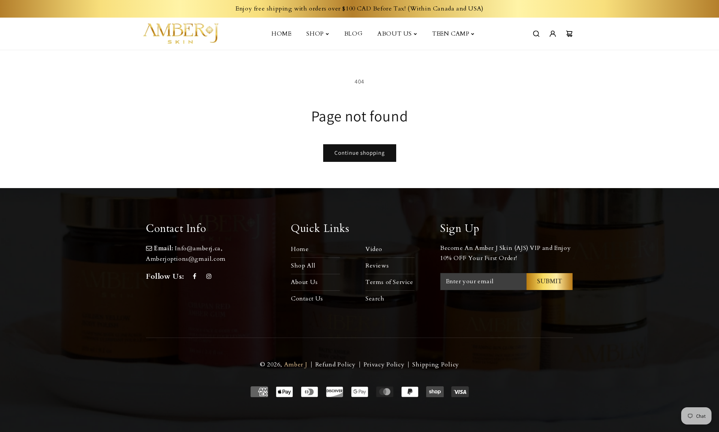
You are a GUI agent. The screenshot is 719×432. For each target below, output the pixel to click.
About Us (304, 282)
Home (300, 249)
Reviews (377, 266)
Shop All (303, 266)
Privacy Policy (384, 364)
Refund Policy (335, 364)
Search (375, 298)
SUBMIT (549, 281)
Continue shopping (359, 152)
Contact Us (307, 298)
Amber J (295, 364)
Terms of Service (389, 282)
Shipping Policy (435, 364)
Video (373, 249)
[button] (315, 34)
